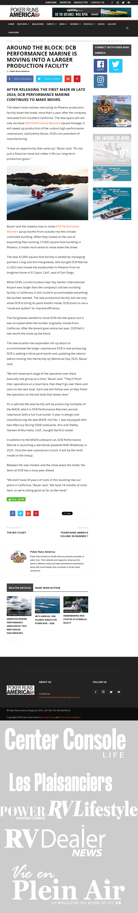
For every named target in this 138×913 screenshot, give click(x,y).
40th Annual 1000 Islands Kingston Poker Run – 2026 (46, 620)
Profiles (88, 24)
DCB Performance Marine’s (42, 123)
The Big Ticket (16, 532)
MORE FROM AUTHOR (47, 587)
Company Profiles (35, 41)
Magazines (38, 24)
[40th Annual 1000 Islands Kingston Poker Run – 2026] (47, 604)
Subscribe (51, 2)
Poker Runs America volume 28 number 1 (74, 534)
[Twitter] (123, 2)
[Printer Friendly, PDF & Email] (16, 499)
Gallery (112, 24)
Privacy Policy (48, 717)
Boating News (71, 611)
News (62, 24)
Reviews (74, 24)
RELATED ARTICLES (20, 587)
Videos (101, 24)
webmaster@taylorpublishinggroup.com (59, 697)
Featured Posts (15, 614)
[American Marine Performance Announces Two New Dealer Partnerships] (19, 606)
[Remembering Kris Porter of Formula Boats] (75, 604)
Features (22, 24)
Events (50, 24)
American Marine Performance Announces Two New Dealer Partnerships (17, 626)
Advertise (65, 2)
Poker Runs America (20, 71)
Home (11, 24)
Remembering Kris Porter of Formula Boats (75, 619)
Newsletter (81, 2)
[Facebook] (112, 2)
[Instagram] (117, 2)
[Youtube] (128, 2)
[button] (127, 28)
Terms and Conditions (70, 717)
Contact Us (97, 2)
